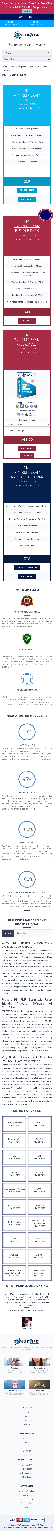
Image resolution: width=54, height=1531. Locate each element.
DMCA (27, 1507)
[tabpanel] (27, 1323)
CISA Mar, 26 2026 (39, 1124)
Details (8, 933)
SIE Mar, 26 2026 (14, 1157)
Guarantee (21, 933)
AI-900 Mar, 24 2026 (14, 1173)
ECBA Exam (27, 1465)
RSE (47, 22)
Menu (8, 53)
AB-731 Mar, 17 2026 (39, 1256)
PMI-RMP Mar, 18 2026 (14, 1256)
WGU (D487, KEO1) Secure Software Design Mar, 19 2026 (14, 1273)
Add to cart (27, 199)
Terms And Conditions (27, 1491)
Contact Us (27, 1425)
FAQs (27, 1416)
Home (4, 67)
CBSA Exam (27, 1469)
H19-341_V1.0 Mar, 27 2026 (14, 1140)
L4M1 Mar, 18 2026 (14, 1239)
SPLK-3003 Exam (27, 1473)
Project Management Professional (33, 67)
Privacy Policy (27, 1499)
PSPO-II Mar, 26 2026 (39, 1140)
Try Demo (27, 455)
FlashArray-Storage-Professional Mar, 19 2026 (39, 1223)
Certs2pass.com (9, 1528)
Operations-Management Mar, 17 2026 (39, 1273)
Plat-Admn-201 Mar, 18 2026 (39, 1239)
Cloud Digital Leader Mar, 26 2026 (14, 1124)
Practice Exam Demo (27, 567)
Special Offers (27, 1503)
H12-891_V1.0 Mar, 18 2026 (14, 1206)
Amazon (27, 1443)
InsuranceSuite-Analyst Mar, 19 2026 (14, 1190)
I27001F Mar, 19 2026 (39, 1190)
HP (27, 1447)
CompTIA (27, 1451)
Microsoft (27, 1439)
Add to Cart (27, 448)
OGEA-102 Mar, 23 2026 (39, 1206)
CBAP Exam (27, 1477)
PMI (12, 67)
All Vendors (27, 1420)
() (42, 45)
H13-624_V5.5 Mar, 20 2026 (14, 1223)
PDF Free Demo (27, 190)
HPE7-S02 (21, 22)
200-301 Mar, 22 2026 (39, 1173)
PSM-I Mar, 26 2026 (39, 1157)
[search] (49, 59)
